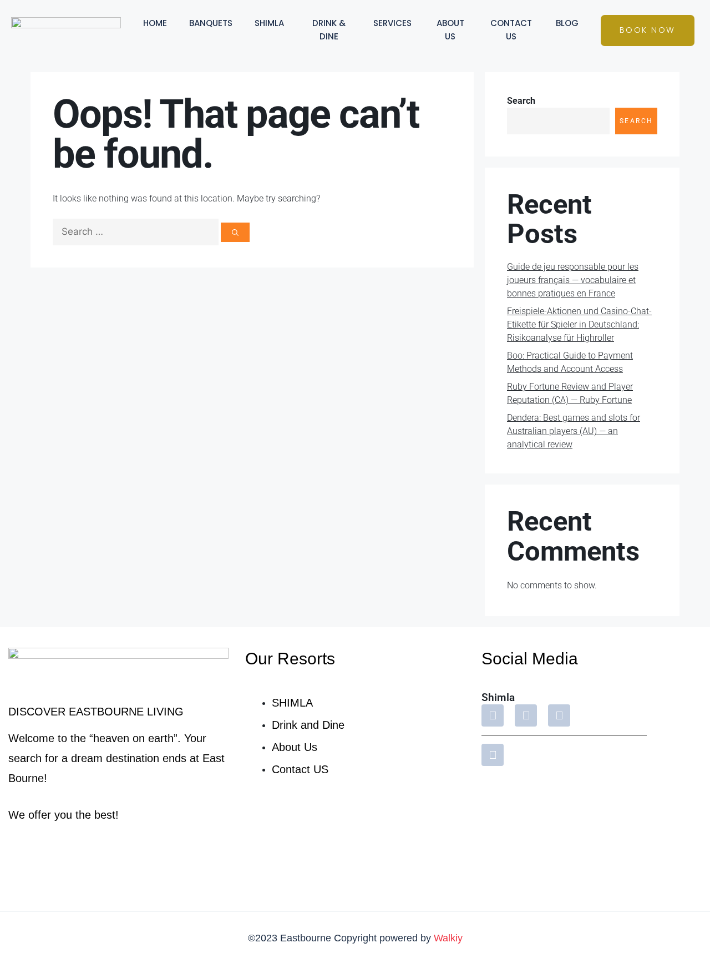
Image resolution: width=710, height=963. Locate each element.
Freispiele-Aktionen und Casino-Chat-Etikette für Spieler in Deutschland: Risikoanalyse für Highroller (579, 324)
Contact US (511, 29)
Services (392, 23)
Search (521, 100)
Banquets (210, 23)
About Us (450, 29)
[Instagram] (526, 715)
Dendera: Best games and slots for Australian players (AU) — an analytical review (573, 431)
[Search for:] (137, 231)
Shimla (269, 23)
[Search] (235, 232)
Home (155, 23)
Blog (567, 23)
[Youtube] (559, 715)
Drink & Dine (329, 29)
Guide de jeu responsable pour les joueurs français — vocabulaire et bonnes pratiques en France (572, 280)
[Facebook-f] (492, 715)
